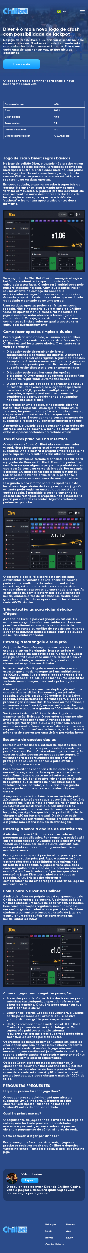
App (68, 1231)
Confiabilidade (54, 1244)
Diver (69, 1238)
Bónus (49, 1238)
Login (48, 1231)
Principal (50, 1224)
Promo (70, 1224)
